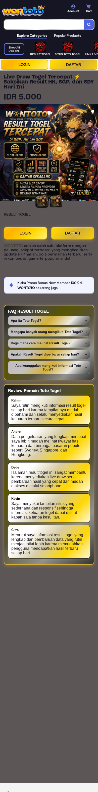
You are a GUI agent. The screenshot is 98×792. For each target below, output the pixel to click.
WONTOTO (13, 246)
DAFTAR (73, 64)
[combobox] (44, 25)
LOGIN (24, 64)
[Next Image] (94, 153)
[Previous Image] (4, 153)
